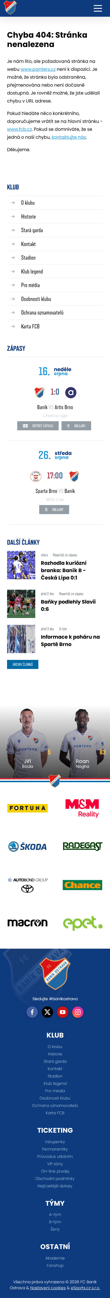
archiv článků (23, 664)
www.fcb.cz (19, 129)
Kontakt (28, 243)
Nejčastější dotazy (55, 1186)
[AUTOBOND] (27, 886)
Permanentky (55, 1149)
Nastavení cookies (48, 1288)
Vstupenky (55, 1142)
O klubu (28, 202)
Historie (28, 216)
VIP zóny (55, 1164)
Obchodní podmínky (55, 1178)
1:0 (55, 392)
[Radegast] (82, 848)
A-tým (55, 1214)
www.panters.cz (38, 69)
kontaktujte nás (69, 137)
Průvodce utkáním (55, 1156)
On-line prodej (55, 1171)
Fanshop (55, 1265)
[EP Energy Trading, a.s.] (82, 925)
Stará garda (32, 230)
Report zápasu (42, 426)
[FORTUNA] (27, 810)
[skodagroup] (27, 848)
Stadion (28, 257)
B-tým (55, 1222)
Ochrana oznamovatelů (42, 312)
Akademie (55, 1258)
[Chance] (82, 886)
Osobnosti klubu (36, 298)
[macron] (27, 925)
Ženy (55, 1229)
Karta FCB (30, 326)
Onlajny (79, 426)
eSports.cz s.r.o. (85, 1288)
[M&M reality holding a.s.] (82, 810)
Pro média (30, 284)
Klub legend (32, 271)
